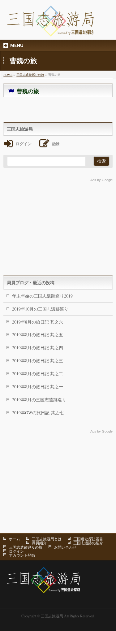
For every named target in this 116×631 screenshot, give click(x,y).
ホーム (14, 538)
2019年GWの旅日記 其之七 (38, 413)
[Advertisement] (58, 226)
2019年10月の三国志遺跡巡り (40, 309)
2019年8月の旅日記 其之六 (37, 322)
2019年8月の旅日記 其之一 (37, 386)
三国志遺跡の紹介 (88, 542)
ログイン (16, 551)
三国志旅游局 (52, 615)
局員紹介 (39, 542)
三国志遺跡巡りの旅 (25, 547)
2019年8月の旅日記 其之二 (37, 373)
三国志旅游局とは (47, 538)
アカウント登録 (22, 555)
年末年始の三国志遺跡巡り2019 (42, 296)
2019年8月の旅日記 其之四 (37, 347)
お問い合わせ (65, 547)
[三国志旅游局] (50, 29)
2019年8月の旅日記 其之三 (37, 360)
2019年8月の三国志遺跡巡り (39, 400)
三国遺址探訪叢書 (88, 538)
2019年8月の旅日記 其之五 (37, 334)
